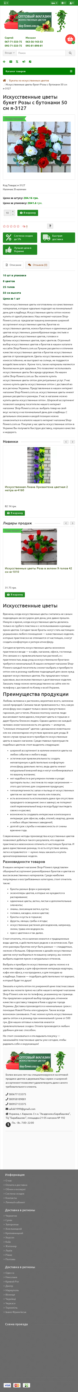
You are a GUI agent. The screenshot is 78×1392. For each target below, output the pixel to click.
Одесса (9, 1272)
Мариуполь (12, 1290)
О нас (8, 1180)
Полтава (10, 1259)
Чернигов (11, 1215)
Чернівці (10, 1299)
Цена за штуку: (13, 197)
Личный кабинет (15, 1202)
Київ (8, 1241)
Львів (8, 1250)
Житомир (11, 1246)
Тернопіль (11, 1307)
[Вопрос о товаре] (50, 226)
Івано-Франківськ (15, 1312)
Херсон (9, 1237)
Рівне (8, 1254)
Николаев (11, 1277)
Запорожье (12, 1224)
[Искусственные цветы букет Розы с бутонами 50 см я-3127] (39, 147)
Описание (15, 264)
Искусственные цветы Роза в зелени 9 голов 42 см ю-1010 (38, 570)
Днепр (9, 1285)
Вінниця (10, 1294)
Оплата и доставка (16, 1184)
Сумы (8, 1220)
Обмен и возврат (15, 1189)
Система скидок (14, 1193)
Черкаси (10, 1303)
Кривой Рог (12, 1281)
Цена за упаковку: (15, 203)
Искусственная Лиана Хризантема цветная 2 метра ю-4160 (36, 488)
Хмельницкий (13, 1228)
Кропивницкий (14, 1233)
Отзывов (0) (40, 264)
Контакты (11, 1198)
